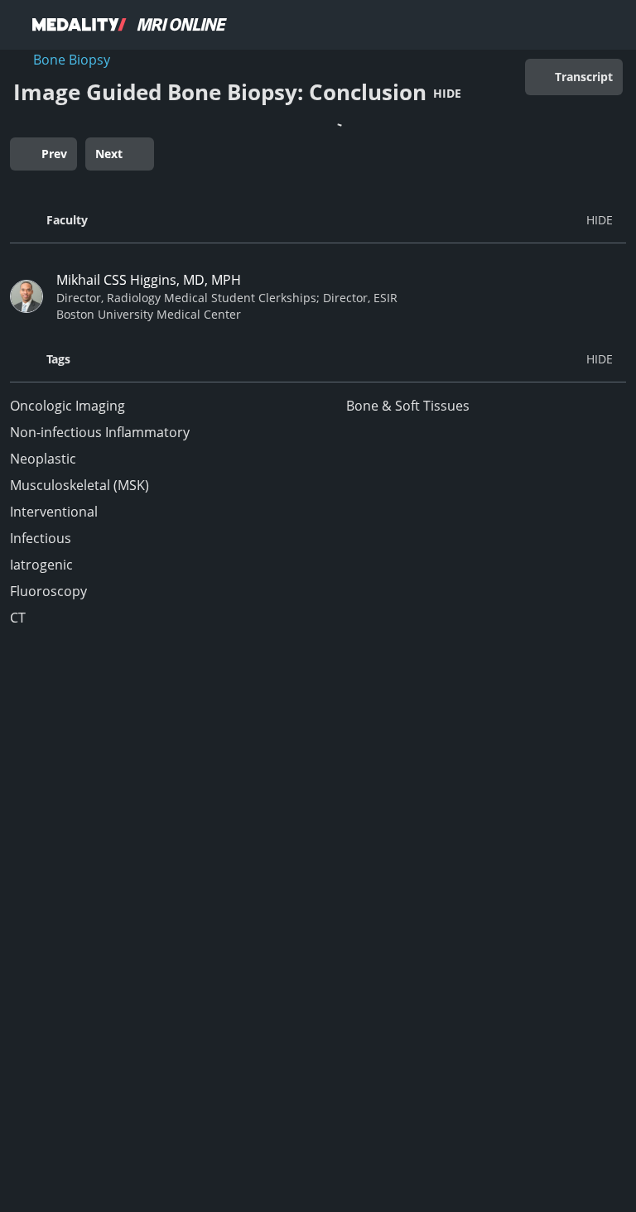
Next (109, 153)
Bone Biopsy (71, 59)
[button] (318, 220)
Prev (54, 153)
